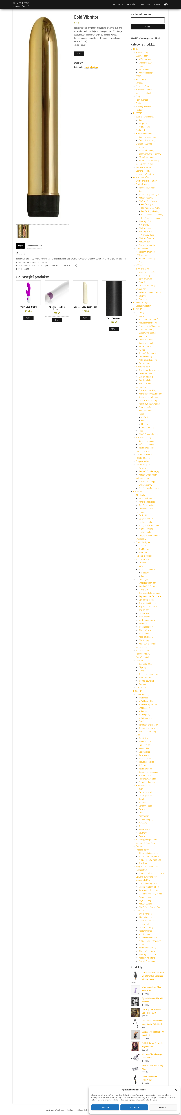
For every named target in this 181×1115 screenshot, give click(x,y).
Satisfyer (142, 296)
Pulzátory (143, 944)
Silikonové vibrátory (147, 951)
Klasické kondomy (146, 329)
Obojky (139, 96)
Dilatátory (140, 312)
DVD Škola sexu (145, 664)
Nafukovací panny (143, 437)
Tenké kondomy (145, 356)
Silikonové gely (145, 630)
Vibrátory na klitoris (147, 958)
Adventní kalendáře (147, 272)
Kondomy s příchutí (147, 339)
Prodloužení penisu (144, 464)
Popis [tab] (20, 245)
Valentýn (142, 282)
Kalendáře (143, 562)
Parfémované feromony (149, 160)
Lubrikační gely (142, 579)
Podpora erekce (142, 461)
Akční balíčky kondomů (148, 319)
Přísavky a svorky (143, 106)
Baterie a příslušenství (145, 116)
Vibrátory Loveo (145, 228)
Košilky (141, 812)
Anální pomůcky (142, 694)
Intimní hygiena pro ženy (146, 839)
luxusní (77, 28)
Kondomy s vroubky (147, 343)
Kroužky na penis (143, 366)
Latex (141, 66)
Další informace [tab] (34, 245)
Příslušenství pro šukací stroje (151, 873)
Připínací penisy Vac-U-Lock (150, 860)
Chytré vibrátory (145, 914)
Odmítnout (134, 1107)
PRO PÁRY (132, 4)
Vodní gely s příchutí (147, 643)
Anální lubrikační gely (147, 583)
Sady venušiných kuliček (149, 890)
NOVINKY (139, 265)
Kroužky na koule (146, 377)
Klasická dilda (144, 752)
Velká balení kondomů (148, 360)
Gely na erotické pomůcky (150, 593)
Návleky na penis (143, 451)
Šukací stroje (141, 870)
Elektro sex (140, 512)
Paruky (139, 846)
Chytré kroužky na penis (149, 370)
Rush (141, 191)
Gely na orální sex (146, 600)
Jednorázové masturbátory (150, 394)
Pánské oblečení (143, 458)
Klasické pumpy (145, 485)
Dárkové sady (144, 275)
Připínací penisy (142, 850)
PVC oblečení (144, 69)
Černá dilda (143, 738)
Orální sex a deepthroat (148, 674)
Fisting (141, 670)
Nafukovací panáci (146, 441)
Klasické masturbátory (148, 397)
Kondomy (140, 316)
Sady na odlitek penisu (148, 772)
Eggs (143, 420)
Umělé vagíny (141, 468)
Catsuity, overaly (146, 792)
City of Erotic (21, 3)
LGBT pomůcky (142, 255)
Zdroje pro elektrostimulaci (150, 535)
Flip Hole (144, 424)
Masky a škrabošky (144, 93)
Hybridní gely (144, 610)
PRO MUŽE (118, 4)
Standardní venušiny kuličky (150, 893)
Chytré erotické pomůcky (146, 181)
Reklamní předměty (147, 252)
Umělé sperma (145, 633)
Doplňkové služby (143, 306)
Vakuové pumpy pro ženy (146, 877)
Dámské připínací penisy (149, 853)
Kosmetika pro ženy (147, 140)
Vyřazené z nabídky (147, 245)
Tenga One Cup (147, 427)
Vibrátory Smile (145, 231)
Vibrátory (145, 225)
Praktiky (139, 660)
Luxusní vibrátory (146, 927)
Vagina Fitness (145, 897)
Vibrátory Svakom (146, 238)
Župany (142, 836)
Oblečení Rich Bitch (147, 187)
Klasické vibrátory (146, 920)
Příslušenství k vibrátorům (150, 941)
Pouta (138, 103)
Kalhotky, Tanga (145, 806)
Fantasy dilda (144, 745)
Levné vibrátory (91, 67)
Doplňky (142, 799)
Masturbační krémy (147, 620)
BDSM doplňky (142, 52)
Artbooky (145, 572)
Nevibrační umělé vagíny (149, 471)
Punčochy (143, 822)
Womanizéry (141, 289)
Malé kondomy (145, 346)
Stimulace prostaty (147, 728)
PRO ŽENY (145, 4)
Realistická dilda (145, 768)
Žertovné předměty (147, 285)
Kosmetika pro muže (147, 137)
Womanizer (143, 299)
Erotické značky (142, 184)
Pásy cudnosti (142, 100)
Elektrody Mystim (146, 519)
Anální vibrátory (145, 718)
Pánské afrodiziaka (147, 502)
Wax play (142, 684)
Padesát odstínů (143, 654)
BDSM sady (140, 76)
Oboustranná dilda (146, 762)
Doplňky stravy (142, 130)
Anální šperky (144, 714)
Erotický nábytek (143, 542)
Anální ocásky (144, 708)
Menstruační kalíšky (144, 164)
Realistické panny (146, 448)
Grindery (142, 545)
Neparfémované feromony (150, 154)
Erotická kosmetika (144, 133)
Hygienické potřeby (144, 556)
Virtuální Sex (141, 687)
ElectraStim (144, 515)
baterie (77, 41)
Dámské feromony (146, 150)
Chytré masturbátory (147, 390)
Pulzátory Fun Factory (150, 218)
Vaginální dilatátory (147, 782)
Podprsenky (144, 816)
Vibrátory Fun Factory (148, 201)
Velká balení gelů (146, 637)
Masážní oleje (141, 647)
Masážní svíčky (142, 650)
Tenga (141, 414)
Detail (79, 53)
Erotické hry (141, 539)
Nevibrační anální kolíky (148, 725)
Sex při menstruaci (144, 167)
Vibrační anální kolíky (147, 731)
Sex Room (143, 552)
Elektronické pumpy (147, 481)
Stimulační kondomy (147, 353)
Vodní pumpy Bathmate (149, 488)
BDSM (157, 4)
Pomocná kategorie (141, 302)
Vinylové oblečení (146, 73)
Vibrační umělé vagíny (148, 475)
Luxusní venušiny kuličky (149, 887)
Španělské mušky (146, 505)
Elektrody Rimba (145, 522)
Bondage (139, 83)
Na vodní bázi (144, 623)
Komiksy (144, 576)
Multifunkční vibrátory (148, 937)
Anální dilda (143, 697)
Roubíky (139, 110)
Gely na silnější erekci (148, 603)
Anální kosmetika (146, 701)
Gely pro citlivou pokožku (149, 606)
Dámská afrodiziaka (147, 498)
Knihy (141, 566)
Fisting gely (143, 589)
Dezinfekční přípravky (148, 586)
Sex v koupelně (145, 677)
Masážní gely (144, 616)
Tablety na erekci (146, 508)
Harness (142, 802)
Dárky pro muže (145, 279)
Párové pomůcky (143, 657)
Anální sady (143, 711)
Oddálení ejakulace (144, 454)
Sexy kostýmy (145, 829)
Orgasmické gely (146, 627)
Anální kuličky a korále (148, 704)
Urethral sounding (146, 681)
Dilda (138, 735)
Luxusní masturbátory (148, 400)
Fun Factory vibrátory (150, 211)
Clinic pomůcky (142, 86)
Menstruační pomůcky (145, 843)
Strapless (143, 863)
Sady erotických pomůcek (147, 866)
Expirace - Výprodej (144, 144)
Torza (141, 431)
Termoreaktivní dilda (147, 779)
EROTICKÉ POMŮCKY (142, 177)
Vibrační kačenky (146, 198)
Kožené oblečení (146, 63)
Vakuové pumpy (143, 478)
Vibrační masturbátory (148, 434)
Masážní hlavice (145, 931)
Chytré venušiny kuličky (148, 883)
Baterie (142, 120)
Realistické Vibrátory (147, 947)
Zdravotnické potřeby (145, 174)
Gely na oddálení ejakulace (150, 596)
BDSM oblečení (142, 56)
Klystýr (141, 721)
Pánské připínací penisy (149, 856)
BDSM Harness (145, 59)
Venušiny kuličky (143, 880)
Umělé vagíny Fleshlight (149, 194)
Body (141, 789)
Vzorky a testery (143, 171)
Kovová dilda (144, 755)
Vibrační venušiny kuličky (149, 907)
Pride (141, 262)
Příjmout (105, 1107)
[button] (175, 1089)
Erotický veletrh (142, 248)
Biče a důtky (141, 79)
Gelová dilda (144, 748)
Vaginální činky (145, 900)
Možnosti (163, 1107)
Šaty (140, 826)
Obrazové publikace (147, 569)
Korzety (142, 809)
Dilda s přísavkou (146, 741)
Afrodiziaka (140, 495)
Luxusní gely (144, 613)
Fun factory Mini (148, 204)
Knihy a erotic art (143, 559)
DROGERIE (137, 113)
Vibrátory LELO (145, 221)
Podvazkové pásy (146, 819)
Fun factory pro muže (150, 208)
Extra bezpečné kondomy (149, 326)
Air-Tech (144, 417)
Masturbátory (141, 387)
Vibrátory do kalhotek (148, 954)
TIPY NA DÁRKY (142, 269)
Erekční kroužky (145, 373)
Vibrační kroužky (146, 383)
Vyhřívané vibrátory (147, 961)
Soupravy (143, 833)
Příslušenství (144, 127)
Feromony (140, 147)
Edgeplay (142, 667)
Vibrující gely (144, 640)
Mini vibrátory (144, 934)
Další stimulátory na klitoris (150, 292)
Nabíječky (143, 123)
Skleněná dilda (145, 775)
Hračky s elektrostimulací (149, 525)
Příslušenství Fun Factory (152, 214)
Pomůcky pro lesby (147, 258)
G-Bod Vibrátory (145, 917)
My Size (142, 350)
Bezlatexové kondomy (148, 323)
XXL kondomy (144, 363)
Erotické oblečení (143, 785)
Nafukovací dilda (146, 758)
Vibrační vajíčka (145, 904)
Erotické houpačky (144, 89)
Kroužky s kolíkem (146, 380)
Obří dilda (142, 765)
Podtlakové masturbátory (149, 404)
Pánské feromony (146, 157)
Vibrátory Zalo (144, 241)
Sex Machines (145, 549)
